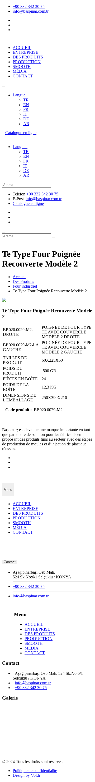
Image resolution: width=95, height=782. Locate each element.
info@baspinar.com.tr (31, 11)
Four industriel (25, 286)
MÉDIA (20, 71)
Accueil (19, 276)
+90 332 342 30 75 (29, 6)
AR (26, 123)
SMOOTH (22, 66)
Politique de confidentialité (35, 770)
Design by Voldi (26, 775)
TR (26, 100)
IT (25, 114)
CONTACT (23, 76)
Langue (20, 95)
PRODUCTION (27, 62)
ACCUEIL (22, 47)
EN (26, 104)
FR (25, 109)
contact (10, 562)
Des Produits (23, 281)
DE (26, 119)
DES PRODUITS (28, 57)
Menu (8, 490)
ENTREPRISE (25, 52)
